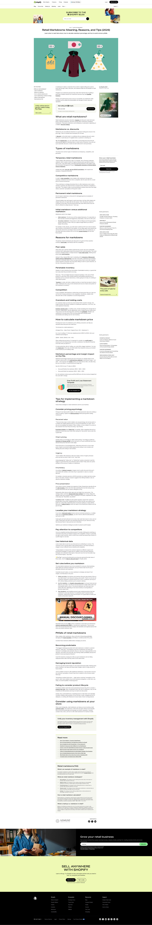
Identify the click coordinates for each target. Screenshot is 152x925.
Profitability (103, 220)
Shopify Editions (54, 902)
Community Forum (106, 902)
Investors (53, 907)
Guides (86, 904)
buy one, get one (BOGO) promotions (74, 169)
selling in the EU (66, 504)
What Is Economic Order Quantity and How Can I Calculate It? (72, 749)
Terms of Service (48, 919)
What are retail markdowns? (40, 88)
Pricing (60, 2)
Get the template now (74, 390)
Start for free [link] (91, 108)
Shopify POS (63, 140)
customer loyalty (60, 708)
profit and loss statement (76, 360)
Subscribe (108, 169)
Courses (87, 907)
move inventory (65, 254)
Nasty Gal (71, 429)
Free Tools (87, 909)
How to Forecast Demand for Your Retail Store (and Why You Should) (73, 742)
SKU (69, 623)
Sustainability (54, 911)
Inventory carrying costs (62, 308)
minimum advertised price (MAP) (64, 625)
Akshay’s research (67, 470)
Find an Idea (40, 6)
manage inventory (87, 772)
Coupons (77, 120)
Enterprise (66, 2)
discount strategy (65, 124)
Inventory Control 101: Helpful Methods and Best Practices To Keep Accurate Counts (76, 747)
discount (59, 136)
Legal (55, 919)
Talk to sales (81, 880)
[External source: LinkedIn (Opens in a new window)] (95, 821)
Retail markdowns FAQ (38, 99)
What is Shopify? (54, 899)
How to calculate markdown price (41, 93)
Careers (52, 904)
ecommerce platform (67, 514)
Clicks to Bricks (103, 343)
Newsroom (53, 909)
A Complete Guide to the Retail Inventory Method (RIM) (70, 756)
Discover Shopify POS (64, 727)
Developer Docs (71, 899)
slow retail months (83, 252)
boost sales (64, 242)
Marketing (54, 6)
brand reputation (67, 637)
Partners (70, 907)
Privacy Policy (62, 919)
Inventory (58, 282)
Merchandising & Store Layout (107, 355)
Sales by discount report (72, 558)
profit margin (88, 340)
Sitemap (69, 919)
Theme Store (71, 902)
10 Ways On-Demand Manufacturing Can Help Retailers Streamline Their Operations (76, 751)
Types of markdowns (38, 90)
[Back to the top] (35, 898)
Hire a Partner (105, 904)
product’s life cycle (60, 689)
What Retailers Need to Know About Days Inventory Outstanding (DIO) (73, 754)
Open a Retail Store (104, 214)
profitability (84, 311)
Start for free (114, 2)
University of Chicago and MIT (63, 441)
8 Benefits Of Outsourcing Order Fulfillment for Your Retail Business (73, 745)
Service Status (105, 907)
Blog (35, 6)
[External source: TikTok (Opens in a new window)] (111, 919)
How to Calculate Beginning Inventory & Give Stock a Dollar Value (73, 753)
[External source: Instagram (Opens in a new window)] (109, 919)
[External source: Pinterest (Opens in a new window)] (117, 919)
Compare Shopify (89, 902)
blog (70, 27)
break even (61, 348)
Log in (106, 2)
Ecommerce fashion (61, 429)
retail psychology (74, 413)
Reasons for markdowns (39, 92)
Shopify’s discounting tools (77, 583)
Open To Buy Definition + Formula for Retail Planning (70, 740)
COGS (70, 361)
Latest (59, 6)
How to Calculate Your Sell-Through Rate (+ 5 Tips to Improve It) (72, 744)
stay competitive (65, 178)
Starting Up (47, 6)
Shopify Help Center (106, 899)
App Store (70, 904)
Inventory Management (78, 27)
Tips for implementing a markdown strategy (42, 95)
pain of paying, (61, 488)
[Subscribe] (87, 18)
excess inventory (83, 231)
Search (115, 6)
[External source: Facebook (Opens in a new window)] (89, 821)
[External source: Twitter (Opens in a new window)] (92, 821)
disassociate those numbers (76, 493)
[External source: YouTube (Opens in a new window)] (106, 919)
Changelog (87, 911)
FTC (68, 499)
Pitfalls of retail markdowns (39, 97)
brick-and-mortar (66, 513)
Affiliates (70, 909)
